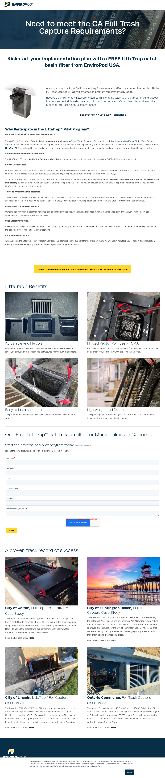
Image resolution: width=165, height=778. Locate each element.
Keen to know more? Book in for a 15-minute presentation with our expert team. (82, 269)
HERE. (31, 638)
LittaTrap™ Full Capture (141, 708)
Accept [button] (129, 772)
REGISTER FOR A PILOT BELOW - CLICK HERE (103, 115)
